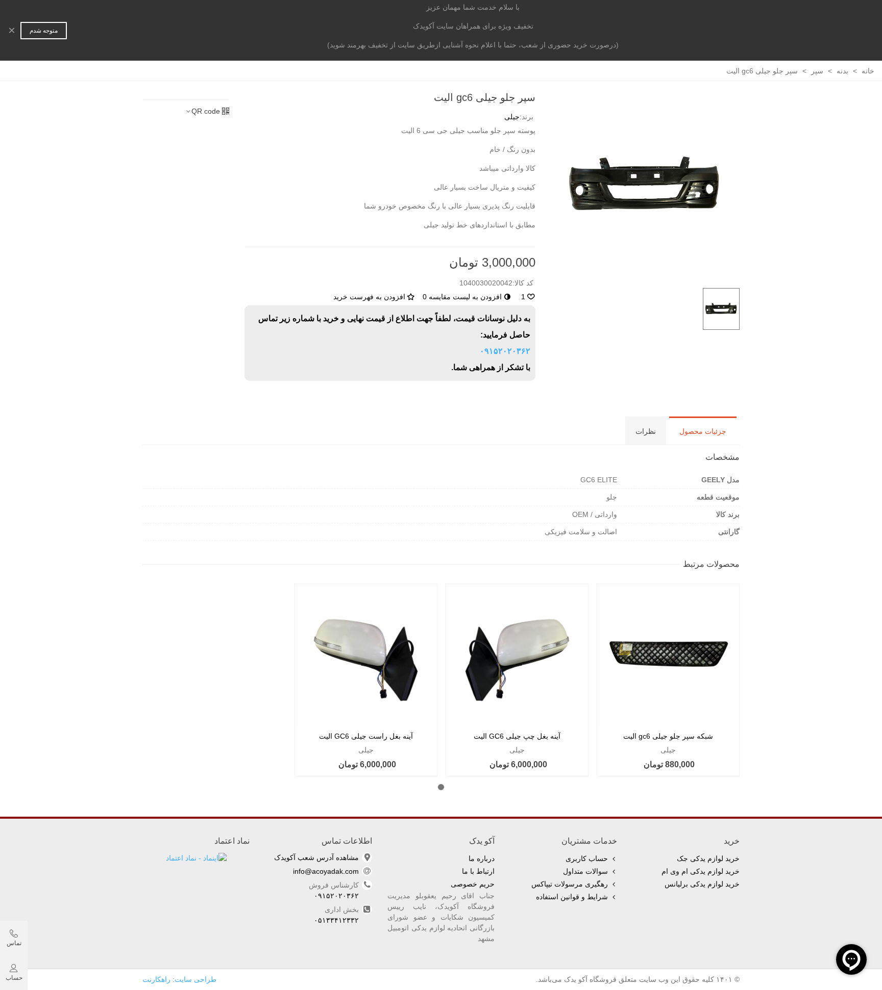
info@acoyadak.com (326, 871)
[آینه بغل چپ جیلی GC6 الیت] (517, 655)
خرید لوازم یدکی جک (708, 858)
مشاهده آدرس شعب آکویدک (316, 857)
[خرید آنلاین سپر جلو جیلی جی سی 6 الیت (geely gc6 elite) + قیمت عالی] (645, 185)
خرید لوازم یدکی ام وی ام (701, 871)
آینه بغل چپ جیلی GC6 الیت (517, 736)
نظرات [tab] (645, 431)
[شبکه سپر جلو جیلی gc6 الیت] (668, 655)
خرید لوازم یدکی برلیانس (702, 884)
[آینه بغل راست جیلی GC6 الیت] (366, 655)
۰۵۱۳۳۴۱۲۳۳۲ (336, 920)
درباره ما (482, 858)
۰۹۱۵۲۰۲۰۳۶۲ (505, 351)
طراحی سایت (195, 979)
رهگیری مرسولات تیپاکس (569, 884)
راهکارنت (156, 979)
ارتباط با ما (478, 871)
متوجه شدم (44, 30)
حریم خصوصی (473, 884)
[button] (441, 787)
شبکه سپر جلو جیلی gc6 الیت (668, 736)
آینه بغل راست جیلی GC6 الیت (366, 736)
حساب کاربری (587, 858)
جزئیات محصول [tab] (702, 431)
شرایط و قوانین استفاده (572, 897)
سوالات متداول (585, 871)
